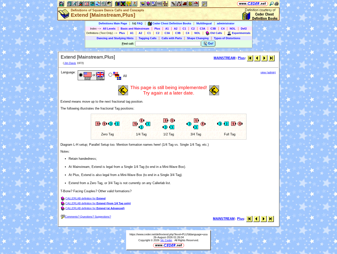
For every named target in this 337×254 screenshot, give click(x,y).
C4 (223, 28)
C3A (202, 28)
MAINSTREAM (224, 58)
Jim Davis (70, 63)
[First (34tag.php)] (250, 58)
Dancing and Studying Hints (115, 38)
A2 (175, 28)
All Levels (109, 28)
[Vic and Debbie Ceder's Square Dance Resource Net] (252, 3)
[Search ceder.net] (272, 3)
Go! (210, 43)
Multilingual (204, 23)
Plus (157, 28)
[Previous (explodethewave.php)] (257, 58)
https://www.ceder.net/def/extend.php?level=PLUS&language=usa (168, 234)
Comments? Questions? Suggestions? (88, 216)
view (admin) (268, 72)
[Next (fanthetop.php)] (264, 58)
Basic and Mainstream (135, 28)
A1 (167, 28)
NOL (233, 28)
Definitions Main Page (113, 23)
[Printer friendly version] (277, 3)
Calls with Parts (172, 38)
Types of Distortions (227, 38)
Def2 (244, 28)
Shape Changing (198, 38)
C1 (184, 28)
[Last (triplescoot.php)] (271, 58)
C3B (213, 28)
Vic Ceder (166, 240)
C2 (193, 28)
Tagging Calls (147, 38)
